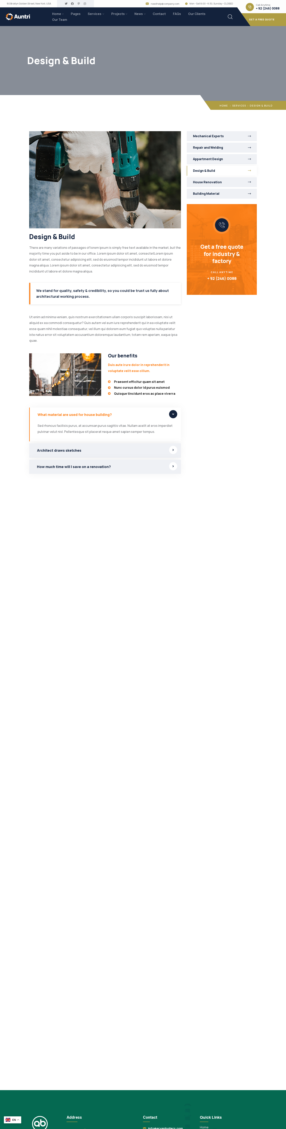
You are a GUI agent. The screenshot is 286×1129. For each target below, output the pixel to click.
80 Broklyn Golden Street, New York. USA (29, 3)
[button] (105, 415)
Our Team (59, 19)
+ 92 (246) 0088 (268, 8)
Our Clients (196, 14)
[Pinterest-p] (78, 3)
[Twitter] (66, 3)
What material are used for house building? (75, 414)
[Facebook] (72, 3)
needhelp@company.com (165, 3)
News (138, 14)
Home (56, 14)
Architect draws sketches (59, 450)
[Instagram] (84, 3)
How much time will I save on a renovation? (74, 466)
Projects (118, 14)
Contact (159, 14)
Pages (76, 14)
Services (94, 14)
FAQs (177, 14)
